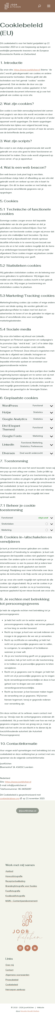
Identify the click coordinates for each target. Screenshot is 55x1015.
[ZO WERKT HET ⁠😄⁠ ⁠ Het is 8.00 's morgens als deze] (16, 831)
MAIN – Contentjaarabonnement (22, 900)
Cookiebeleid (12, 984)
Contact (9, 970)
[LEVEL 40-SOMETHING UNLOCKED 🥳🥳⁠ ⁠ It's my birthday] (39, 818)
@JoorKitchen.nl (27, 810)
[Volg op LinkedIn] (35, 948)
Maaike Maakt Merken (30, 1011)
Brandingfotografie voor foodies (21, 886)
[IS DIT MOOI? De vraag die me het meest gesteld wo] (16, 818)
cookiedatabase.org (9, 798)
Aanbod (9, 871)
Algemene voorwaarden (17, 974)
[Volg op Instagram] (20, 948)
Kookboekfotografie (15, 895)
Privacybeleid (12, 979)
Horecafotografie (14, 876)
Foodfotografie (13, 891)
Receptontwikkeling (15, 881)
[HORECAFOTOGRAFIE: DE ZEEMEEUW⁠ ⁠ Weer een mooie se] (39, 831)
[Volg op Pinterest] (27, 948)
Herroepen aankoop (15, 989)
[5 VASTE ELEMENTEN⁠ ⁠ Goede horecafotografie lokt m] (16, 845)
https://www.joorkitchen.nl (27, 69)
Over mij (10, 964)
